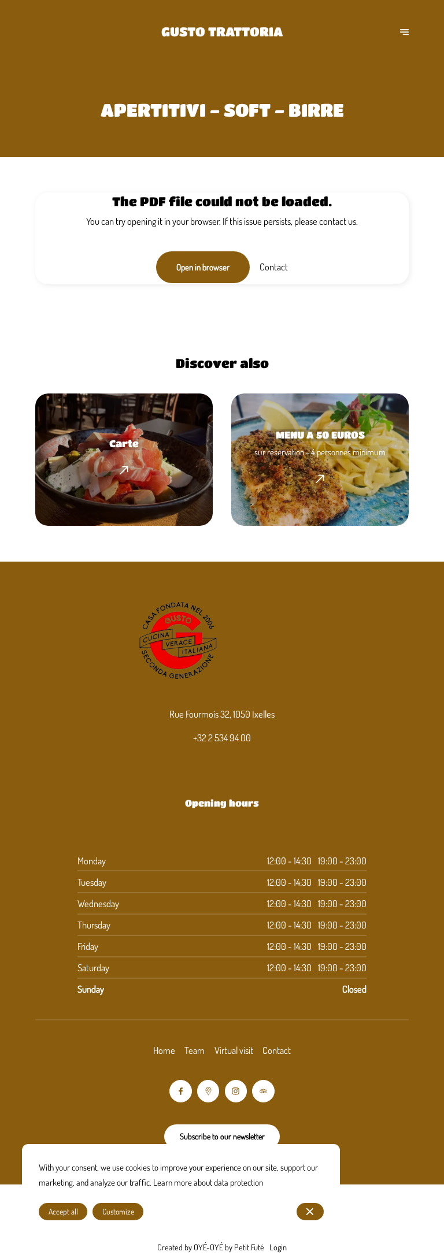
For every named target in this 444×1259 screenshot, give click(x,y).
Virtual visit (233, 1050)
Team (194, 1050)
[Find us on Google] (208, 1091)
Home (164, 1050)
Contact (276, 1050)
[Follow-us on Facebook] (180, 1091)
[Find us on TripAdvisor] (263, 1091)
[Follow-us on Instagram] (236, 1091)
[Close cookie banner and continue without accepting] (310, 1211)
